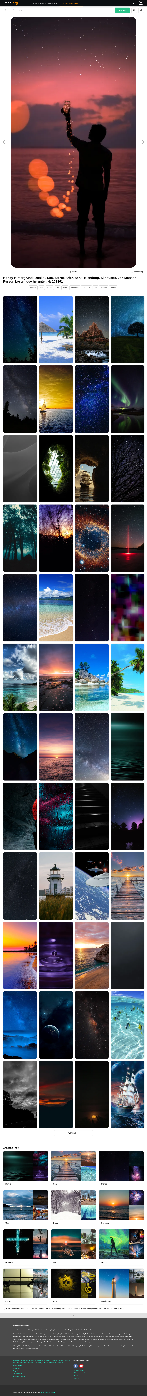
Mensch (104, 288)
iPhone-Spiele (17, 1368)
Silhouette (86, 288)
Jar (95, 288)
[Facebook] (76, 1367)
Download (122, 10)
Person (113, 288)
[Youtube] (82, 1367)
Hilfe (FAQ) (77, 1378)
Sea (41, 288)
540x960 (45, 1363)
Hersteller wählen (79, 1370)
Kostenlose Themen (19, 1376)
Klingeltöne (16, 1371)
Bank (65, 288)
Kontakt (76, 1375)
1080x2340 (32, 1360)
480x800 (60, 1360)
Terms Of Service (45, 1392)
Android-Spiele (17, 1365)
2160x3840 (52, 1363)
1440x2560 (23, 1363)
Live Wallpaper (17, 1373)
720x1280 (40, 1360)
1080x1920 (16, 1360)
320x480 (67, 1360)
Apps (14, 1379)
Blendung (75, 288)
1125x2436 (38, 1363)
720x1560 (16, 1363)
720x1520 (60, 1363)
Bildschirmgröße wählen (81, 1373)
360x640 (30, 1363)
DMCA (53, 1392)
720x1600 (54, 1360)
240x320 (47, 1360)
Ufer (57, 288)
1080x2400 (24, 1360)
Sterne (49, 288)
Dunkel (33, 288)
